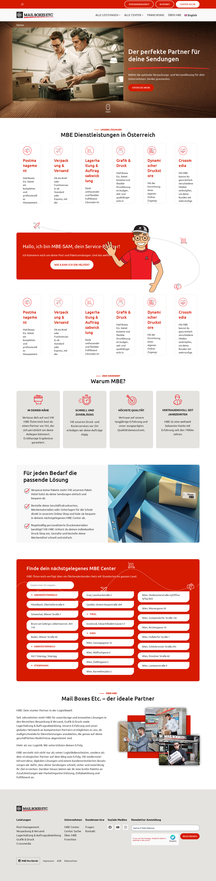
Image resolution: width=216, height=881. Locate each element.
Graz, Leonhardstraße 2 (99, 594)
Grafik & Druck (123, 163)
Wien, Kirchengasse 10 (154, 627)
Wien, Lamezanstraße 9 (154, 665)
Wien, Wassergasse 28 (154, 608)
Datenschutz (70, 860)
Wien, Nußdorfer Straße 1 (156, 636)
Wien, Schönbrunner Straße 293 (159, 646)
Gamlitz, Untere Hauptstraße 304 (104, 604)
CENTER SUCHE (188, 4)
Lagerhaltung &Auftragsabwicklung (92, 170)
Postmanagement (30, 165)
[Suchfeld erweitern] (22, 4)
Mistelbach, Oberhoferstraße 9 (47, 604)
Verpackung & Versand (61, 165)
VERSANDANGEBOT (139, 4)
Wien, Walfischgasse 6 (98, 652)
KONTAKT (165, 4)
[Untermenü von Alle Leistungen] (119, 15)
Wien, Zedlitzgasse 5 (97, 661)
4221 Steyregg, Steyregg (44, 655)
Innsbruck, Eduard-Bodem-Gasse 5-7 (105, 623)
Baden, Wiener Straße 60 (44, 636)
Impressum (48, 860)
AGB (59, 860)
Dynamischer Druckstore (154, 168)
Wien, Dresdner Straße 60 (156, 655)
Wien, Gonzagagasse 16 (99, 642)
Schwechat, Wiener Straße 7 (46, 614)
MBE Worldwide (30, 860)
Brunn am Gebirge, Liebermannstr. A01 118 (52, 625)
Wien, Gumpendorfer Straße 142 (159, 617)
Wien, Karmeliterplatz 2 (99, 671)
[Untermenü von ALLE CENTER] (142, 15)
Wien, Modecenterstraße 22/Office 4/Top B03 (161, 596)
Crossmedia (185, 163)
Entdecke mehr (141, 87)
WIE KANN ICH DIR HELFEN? (71, 265)
